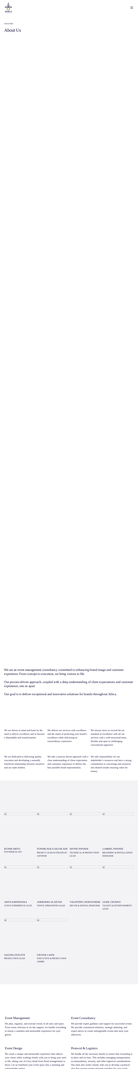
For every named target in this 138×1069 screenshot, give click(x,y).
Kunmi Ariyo (12, 848)
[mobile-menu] (127, 7)
